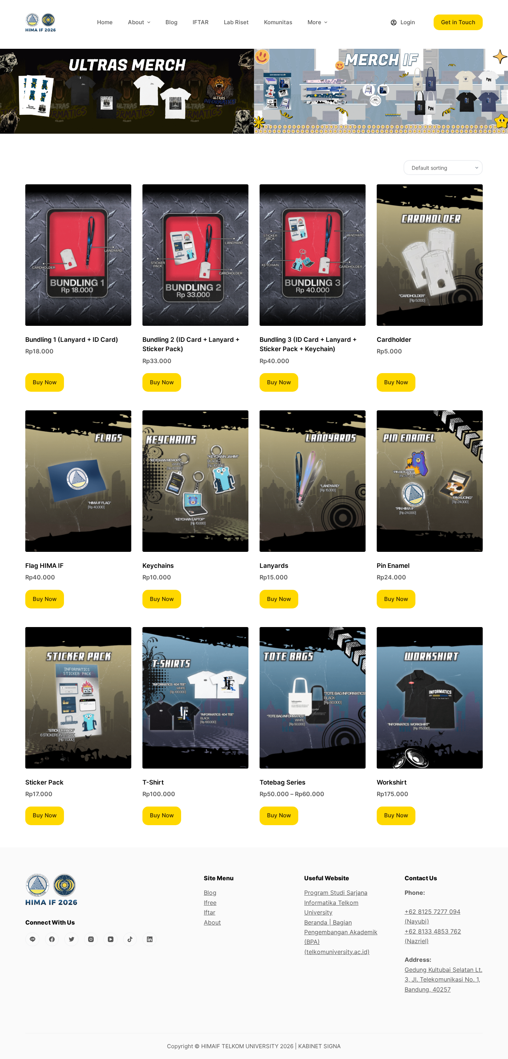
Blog (210, 892)
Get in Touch (458, 22)
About (212, 922)
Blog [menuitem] (171, 22)
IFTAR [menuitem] (201, 22)
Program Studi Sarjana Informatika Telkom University (335, 902)
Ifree (210, 902)
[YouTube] (110, 939)
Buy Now (45, 382)
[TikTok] (130, 939)
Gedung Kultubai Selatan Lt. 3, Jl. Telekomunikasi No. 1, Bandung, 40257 (443, 979)
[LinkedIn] (149, 939)
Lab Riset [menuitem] (236, 22)
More (314, 22)
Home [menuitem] (105, 22)
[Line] (32, 939)
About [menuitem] (136, 22)
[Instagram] (91, 939)
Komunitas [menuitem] (278, 22)
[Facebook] (52, 939)
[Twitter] (71, 939)
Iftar (209, 912)
